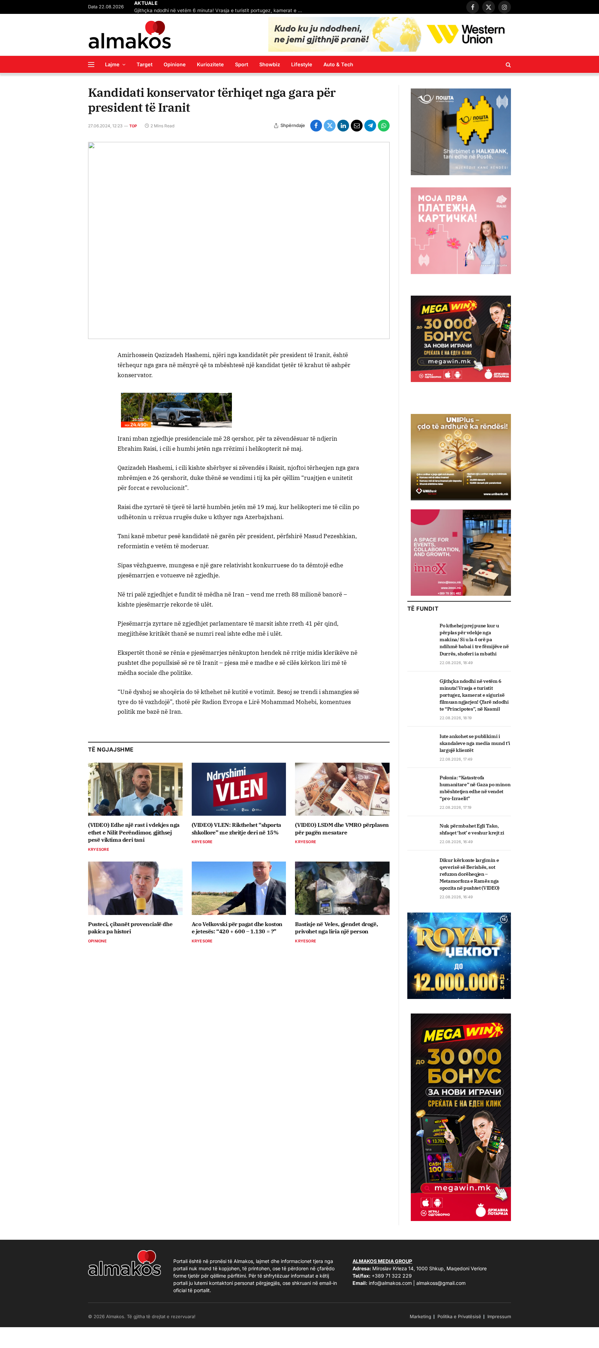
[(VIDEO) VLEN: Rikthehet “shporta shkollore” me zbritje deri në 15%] (239, 789)
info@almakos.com (390, 1283)
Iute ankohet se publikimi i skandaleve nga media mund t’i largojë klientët (475, 743)
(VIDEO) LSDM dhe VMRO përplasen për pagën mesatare (342, 828)
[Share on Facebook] (316, 126)
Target (145, 64)
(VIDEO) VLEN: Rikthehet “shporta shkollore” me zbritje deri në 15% (236, 828)
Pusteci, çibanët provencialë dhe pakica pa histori (130, 928)
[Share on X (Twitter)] (330, 126)
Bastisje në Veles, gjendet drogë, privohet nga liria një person (336, 928)
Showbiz (269, 64)
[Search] (507, 64)
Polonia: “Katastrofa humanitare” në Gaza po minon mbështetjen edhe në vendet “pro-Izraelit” (475, 788)
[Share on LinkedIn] (343, 126)
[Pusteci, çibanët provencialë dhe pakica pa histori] (135, 888)
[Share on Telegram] (370, 126)
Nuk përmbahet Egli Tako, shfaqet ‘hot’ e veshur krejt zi (472, 829)
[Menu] (91, 64)
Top (133, 126)
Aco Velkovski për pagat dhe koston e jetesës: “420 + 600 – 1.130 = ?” (237, 928)
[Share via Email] (357, 126)
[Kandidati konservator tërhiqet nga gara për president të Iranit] (239, 240)
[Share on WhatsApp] (384, 126)
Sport (241, 64)
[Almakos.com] (129, 35)
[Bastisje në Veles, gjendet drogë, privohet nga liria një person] (342, 888)
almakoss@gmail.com (441, 1283)
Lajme (112, 64)
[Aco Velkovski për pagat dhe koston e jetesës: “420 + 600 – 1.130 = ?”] (239, 888)
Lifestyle (301, 64)
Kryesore (98, 849)
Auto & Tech (338, 64)
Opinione (175, 64)
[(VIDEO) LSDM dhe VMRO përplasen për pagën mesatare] (342, 789)
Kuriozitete (210, 64)
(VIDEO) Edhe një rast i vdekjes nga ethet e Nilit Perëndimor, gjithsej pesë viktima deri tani (134, 832)
